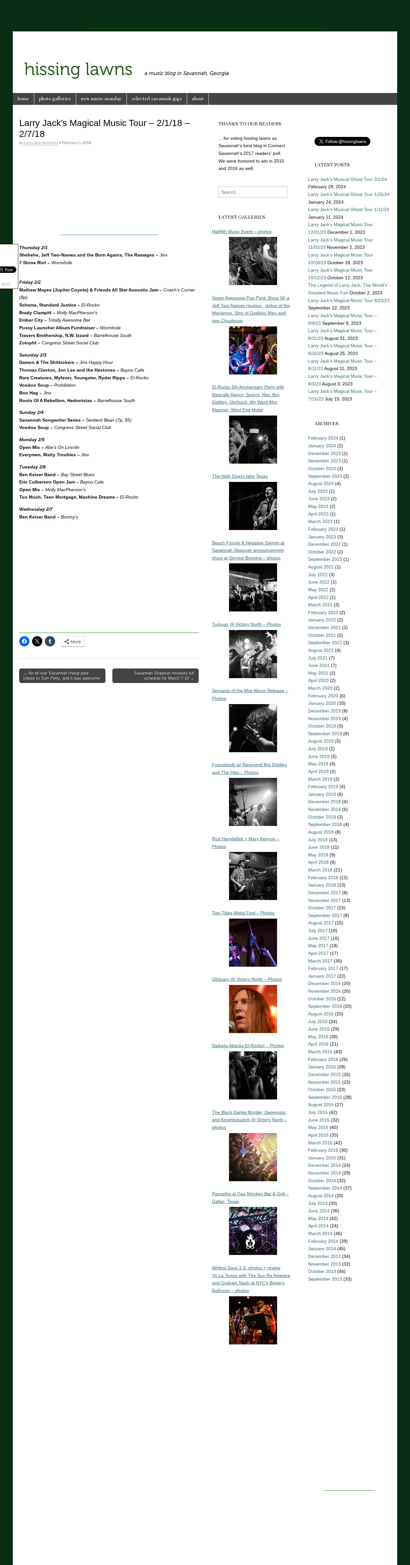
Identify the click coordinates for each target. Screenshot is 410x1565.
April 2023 (318, 514)
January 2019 (322, 794)
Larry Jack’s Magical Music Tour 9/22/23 (349, 300)
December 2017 (324, 892)
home (23, 99)
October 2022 (322, 551)
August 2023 (321, 483)
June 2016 (319, 1028)
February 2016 (323, 1059)
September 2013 (325, 1279)
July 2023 (318, 491)
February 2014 (323, 1241)
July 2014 (318, 1203)
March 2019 (320, 779)
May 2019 (318, 763)
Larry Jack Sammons (41, 142)
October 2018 (322, 817)
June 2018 (319, 847)
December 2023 (324, 453)
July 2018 (318, 839)
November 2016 (324, 991)
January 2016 (322, 1066)
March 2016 (320, 1051)
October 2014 (322, 1180)
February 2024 (323, 438)
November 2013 (324, 1263)
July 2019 (318, 748)
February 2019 (323, 786)
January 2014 (322, 1248)
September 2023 (325, 476)
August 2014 (321, 1195)
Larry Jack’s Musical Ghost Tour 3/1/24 (347, 179)
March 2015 (320, 1142)
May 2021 (318, 673)
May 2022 (318, 589)
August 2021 (321, 650)
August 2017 (321, 922)
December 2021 (324, 627)
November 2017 (324, 900)
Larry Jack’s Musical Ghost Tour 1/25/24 (349, 194)
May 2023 (318, 506)
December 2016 (324, 983)
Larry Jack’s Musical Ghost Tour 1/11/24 (348, 209)
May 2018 (318, 854)
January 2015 (322, 1157)
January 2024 (322, 445)
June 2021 (319, 665)
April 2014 (318, 1225)
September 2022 (325, 559)
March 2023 (320, 521)
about (198, 99)
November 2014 (324, 1172)
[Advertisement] (205, 14)
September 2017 (325, 915)
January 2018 (322, 885)
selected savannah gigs (157, 99)
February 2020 (323, 695)
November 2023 (324, 460)
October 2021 (322, 635)
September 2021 (325, 642)
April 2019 (318, 771)
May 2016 (318, 1036)
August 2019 (321, 741)
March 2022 (320, 604)
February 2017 (323, 968)
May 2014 (318, 1218)
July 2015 (318, 1112)
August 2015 (321, 1104)
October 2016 (322, 998)
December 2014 (324, 1165)
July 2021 (318, 657)
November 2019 (324, 718)
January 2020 (322, 703)
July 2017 (318, 930)
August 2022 (321, 566)
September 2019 (325, 733)
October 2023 (322, 468)
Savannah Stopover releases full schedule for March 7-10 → (164, 676)
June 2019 (319, 756)
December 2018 (324, 801)
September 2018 (325, 824)
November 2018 (324, 809)
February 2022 (323, 612)
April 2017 (318, 953)
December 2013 (324, 1256)
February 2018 (323, 877)
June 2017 (319, 938)
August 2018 (321, 832)
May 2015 (318, 1127)
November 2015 (324, 1082)
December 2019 (324, 710)
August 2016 (321, 1013)
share (6, 283)
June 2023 (319, 498)
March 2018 (320, 869)
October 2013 (322, 1271)
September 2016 (325, 1006)
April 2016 (318, 1044)
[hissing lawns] (205, 57)
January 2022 (322, 619)
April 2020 (318, 680)
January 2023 (322, 536)
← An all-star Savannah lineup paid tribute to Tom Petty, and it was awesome (61, 676)
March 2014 (320, 1233)
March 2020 (320, 688)
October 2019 (322, 725)
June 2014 (319, 1210)
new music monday (101, 99)
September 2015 (325, 1097)
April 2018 (318, 862)
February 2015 (323, 1150)
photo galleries (55, 99)
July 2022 (318, 574)
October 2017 (322, 907)
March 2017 (320, 960)
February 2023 (323, 529)
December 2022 (324, 544)
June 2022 (319, 582)
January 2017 (322, 976)
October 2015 (322, 1089)
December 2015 (324, 1074)
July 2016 (318, 1021)
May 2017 (318, 945)
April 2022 (318, 597)
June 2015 (319, 1120)
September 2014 (325, 1188)
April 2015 (318, 1135)
